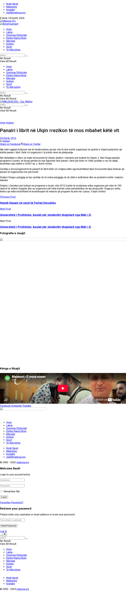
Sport (9, 46)
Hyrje (9, 29)
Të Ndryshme (13, 49)
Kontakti (10, 9)
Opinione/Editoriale (16, 35)
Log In (3, 531)
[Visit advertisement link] (9, 23)
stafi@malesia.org (16, 12)
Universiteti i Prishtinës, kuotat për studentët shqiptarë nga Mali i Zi (45, 227)
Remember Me (12, 491)
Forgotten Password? (11, 502)
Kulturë (10, 43)
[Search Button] (26, 93)
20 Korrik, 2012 (8, 138)
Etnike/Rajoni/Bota (16, 38)
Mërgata (10, 41)
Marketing (11, 6)
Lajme (9, 32)
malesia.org (22, 462)
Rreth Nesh (12, 3)
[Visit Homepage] (8, 21)
